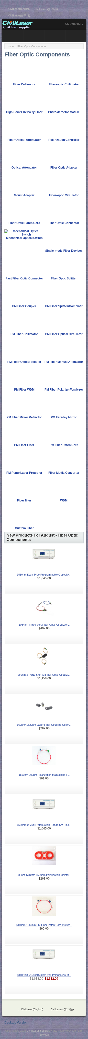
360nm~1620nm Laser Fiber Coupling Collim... (44, 724)
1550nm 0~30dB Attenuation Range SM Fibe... (44, 824)
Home (10, 46)
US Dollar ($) (73, 23)
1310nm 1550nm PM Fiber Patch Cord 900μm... (44, 924)
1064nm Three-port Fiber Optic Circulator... (44, 624)
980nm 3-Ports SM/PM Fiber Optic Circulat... (44, 674)
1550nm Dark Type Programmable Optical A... (44, 574)
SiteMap (44, 1034)
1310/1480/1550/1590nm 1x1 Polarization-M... (44, 974)
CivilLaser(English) (19, 8)
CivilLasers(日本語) (46, 9)
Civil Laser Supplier (38, 1030)
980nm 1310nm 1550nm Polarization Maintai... (44, 874)
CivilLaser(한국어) (19, 15)
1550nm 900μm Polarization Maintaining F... (44, 774)
